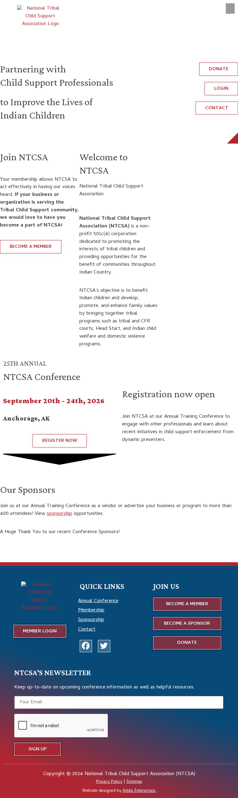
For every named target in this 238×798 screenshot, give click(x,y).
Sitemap (134, 782)
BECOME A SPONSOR (27, 471)
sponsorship (59, 514)
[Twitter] (104, 646)
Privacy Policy (109, 782)
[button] (230, 8)
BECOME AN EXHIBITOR (88, 471)
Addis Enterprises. (139, 791)
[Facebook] (86, 646)
